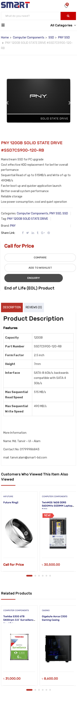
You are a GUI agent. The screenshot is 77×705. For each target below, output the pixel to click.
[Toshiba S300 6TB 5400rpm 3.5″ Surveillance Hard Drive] (19, 647)
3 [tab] (39, 576)
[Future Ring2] (19, 533)
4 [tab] (43, 576)
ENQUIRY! (33, 277)
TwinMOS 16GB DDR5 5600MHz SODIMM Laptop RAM (57, 506)
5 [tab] (46, 576)
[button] (7, 100)
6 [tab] (50, 576)
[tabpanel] (19, 532)
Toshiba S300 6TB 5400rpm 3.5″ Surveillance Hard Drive (19, 620)
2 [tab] (35, 576)
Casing (46, 610)
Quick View (19, 547)
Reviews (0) (34, 307)
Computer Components (28, 37)
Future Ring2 (10, 502)
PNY (13, 225)
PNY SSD (64, 37)
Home (5, 37)
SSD (51, 37)
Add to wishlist (40, 267)
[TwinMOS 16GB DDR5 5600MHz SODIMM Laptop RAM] (58, 533)
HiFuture (8, 496)
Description (12, 307)
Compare (40, 257)
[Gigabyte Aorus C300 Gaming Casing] (58, 647)
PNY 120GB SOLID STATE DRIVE (27, 219)
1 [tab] (29, 576)
